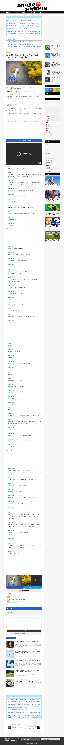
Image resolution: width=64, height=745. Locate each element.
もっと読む (24, 691)
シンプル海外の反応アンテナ (50, 158)
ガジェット (48, 130)
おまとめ (47, 151)
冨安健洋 (48, 118)
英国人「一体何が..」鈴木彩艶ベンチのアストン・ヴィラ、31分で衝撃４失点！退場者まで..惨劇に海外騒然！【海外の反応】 (25, 37)
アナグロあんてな (48, 155)
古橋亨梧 (48, 120)
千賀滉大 (48, 112)
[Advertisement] (13, 131)
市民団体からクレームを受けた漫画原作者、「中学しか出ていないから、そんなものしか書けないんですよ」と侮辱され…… (23, 31)
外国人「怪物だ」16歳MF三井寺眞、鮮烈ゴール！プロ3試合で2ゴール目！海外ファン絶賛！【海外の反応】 (24, 704)
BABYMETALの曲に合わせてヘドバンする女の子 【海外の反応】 (17, 28)
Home (8, 12)
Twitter (47, 90)
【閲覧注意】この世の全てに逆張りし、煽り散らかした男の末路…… (18, 707)
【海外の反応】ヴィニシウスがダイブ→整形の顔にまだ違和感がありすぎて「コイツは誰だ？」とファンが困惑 (24, 702)
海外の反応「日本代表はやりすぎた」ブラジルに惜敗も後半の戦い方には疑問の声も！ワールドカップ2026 (52, 213)
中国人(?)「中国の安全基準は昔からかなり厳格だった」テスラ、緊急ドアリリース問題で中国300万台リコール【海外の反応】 (24, 710)
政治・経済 (48, 132)
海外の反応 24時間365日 (10, 740)
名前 (7, 614)
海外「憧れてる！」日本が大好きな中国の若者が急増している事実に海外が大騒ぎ (21, 44)
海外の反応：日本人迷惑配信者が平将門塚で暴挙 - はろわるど (17, 709)
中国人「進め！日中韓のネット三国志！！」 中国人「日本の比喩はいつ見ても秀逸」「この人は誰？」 (24, 715)
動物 (47, 138)
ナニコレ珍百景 (49, 134)
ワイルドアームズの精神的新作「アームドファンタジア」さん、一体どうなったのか (21, 41)
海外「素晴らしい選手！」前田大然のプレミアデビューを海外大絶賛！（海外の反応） (20, 25)
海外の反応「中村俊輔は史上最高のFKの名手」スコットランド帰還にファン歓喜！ (52, 240)
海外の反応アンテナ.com (50, 162)
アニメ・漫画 (49, 126)
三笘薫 (48, 116)
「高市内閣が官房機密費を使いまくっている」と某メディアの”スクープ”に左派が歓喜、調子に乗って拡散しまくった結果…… (23, 33)
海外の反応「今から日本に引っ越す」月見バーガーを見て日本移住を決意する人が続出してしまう (52, 226)
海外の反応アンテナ (49, 160)
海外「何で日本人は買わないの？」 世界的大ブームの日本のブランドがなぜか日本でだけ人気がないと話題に (23, 34)
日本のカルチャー (32, 12)
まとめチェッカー (48, 149)
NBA (47, 122)
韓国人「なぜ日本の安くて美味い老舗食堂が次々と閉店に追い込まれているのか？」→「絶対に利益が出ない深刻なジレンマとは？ (24, 714)
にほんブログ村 (48, 171)
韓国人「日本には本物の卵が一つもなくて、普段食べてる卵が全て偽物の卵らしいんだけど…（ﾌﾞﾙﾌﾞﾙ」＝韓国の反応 (23, 20)
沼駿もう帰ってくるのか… (12, 39)
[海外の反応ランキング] (12, 602)
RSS (54, 90)
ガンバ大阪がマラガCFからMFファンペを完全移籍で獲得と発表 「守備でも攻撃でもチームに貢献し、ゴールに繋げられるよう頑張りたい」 (23, 23)
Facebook (50, 90)
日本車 (48, 136)
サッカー (24, 12)
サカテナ (47, 146)
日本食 (40, 12)
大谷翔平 (16, 12)
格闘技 (48, 124)
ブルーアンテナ (48, 153)
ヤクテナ (47, 144)
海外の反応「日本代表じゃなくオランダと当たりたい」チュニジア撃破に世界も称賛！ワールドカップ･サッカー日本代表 (55, 55)
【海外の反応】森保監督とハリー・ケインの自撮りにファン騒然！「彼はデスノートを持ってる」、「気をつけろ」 (52, 199)
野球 (47, 105)
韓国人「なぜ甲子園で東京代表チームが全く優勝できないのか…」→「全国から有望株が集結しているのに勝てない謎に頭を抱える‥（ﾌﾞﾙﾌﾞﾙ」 (24, 712)
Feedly (58, 90)
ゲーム (48, 128)
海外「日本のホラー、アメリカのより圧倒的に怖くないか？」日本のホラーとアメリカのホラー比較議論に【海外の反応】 (23, 26)
